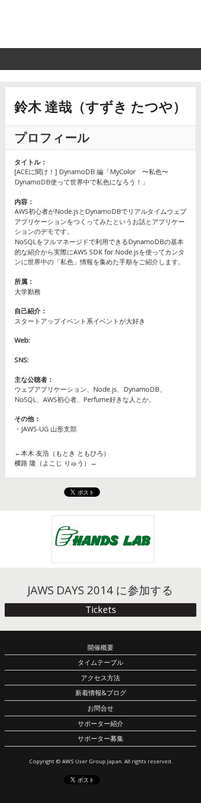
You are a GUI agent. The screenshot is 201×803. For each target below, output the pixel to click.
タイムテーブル (100, 662)
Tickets (101, 609)
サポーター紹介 (100, 723)
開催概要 (100, 647)
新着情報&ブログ (100, 692)
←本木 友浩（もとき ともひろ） (62, 453)
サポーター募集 (100, 738)
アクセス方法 (100, 677)
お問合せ (100, 708)
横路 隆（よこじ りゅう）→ (55, 462)
